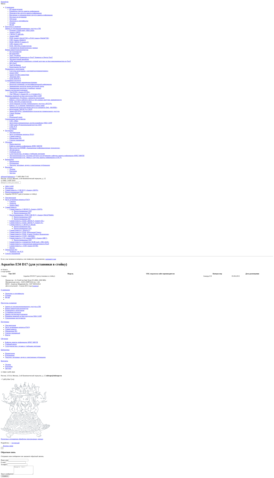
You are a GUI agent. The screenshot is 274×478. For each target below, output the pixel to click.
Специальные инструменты (15, 119)
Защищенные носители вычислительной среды (26, 86)
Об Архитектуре (15, 52)
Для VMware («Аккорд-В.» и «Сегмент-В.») (25, 94)
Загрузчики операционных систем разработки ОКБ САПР (30, 123)
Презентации (14, 161)
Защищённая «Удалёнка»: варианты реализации (26, 98)
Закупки (12, 173)
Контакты (8, 167)
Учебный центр (15, 152)
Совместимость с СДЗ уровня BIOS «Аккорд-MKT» (28, 238)
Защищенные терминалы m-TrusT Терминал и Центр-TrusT (31, 57)
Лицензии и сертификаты (18, 21)
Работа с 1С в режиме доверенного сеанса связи (27, 105)
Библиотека (9, 159)
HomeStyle (4, 2)
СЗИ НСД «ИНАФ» (16, 34)
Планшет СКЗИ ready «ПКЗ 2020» (21, 30)
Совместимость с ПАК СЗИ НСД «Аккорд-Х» (26, 223)
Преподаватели (15, 144)
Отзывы (12, 23)
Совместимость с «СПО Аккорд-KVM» (23, 246)
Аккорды (12, 203)
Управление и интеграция (14, 69)
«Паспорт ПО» (14, 77)
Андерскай (15, 443)
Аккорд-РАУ (14, 73)
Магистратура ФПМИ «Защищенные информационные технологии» (34, 148)
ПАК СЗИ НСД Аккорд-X (19, 42)
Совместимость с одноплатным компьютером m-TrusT (29, 244)
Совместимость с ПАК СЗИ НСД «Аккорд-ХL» (26, 221)
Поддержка (9, 130)
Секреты (12, 201)
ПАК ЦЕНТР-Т (15, 78)
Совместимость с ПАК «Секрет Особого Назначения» (29, 234)
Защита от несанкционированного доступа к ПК (23, 28)
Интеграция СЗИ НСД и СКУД (20, 109)
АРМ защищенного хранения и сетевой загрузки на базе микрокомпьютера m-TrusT (40, 61)
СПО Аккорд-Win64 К (17, 40)
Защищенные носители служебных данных (25, 88)
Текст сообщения (7, 474)
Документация (14, 132)
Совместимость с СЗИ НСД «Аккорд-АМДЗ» (21, 190)
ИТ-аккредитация (15, 9)
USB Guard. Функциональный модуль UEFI (25, 125)
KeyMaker (13, 129)
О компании (9, 7)
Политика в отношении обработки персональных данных (22, 439)
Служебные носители (13, 80)
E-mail (3, 462)
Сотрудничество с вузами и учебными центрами (27, 154)
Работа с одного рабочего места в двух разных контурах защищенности (35, 100)
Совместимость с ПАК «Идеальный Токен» (25, 232)
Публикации (14, 163)
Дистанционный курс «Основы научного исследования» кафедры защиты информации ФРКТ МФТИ (46, 156)
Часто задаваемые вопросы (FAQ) (21, 134)
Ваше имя (4, 460)
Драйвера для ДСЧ (16, 251)
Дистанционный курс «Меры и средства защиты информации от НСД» (35, 157)
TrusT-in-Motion (15, 65)
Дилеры (12, 169)
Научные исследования (17, 17)
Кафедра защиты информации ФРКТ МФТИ (25, 146)
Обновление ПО (15, 138)
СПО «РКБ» (13, 121)
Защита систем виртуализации (16, 90)
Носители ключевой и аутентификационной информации (30, 84)
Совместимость (15, 136)
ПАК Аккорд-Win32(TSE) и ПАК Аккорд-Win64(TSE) (29, 38)
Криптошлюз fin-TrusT (17, 67)
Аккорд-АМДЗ (14, 32)
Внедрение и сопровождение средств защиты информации (31, 15)
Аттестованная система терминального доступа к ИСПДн (30, 104)
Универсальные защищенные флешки (23, 82)
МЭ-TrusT (13, 63)
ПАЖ (11, 115)
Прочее (12, 248)
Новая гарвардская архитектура (16, 50)
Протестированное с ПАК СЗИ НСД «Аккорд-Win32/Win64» (31, 215)
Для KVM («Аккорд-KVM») (19, 92)
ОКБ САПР (9, 186)
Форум (7, 335)
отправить (5, 476)
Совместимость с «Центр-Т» (19, 230)
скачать (35, 286)
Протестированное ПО (22, 213)
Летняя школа (14, 150)
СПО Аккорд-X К (15, 44)
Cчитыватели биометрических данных (23, 48)
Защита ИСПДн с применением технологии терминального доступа (34, 111)
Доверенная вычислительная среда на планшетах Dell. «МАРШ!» (33, 107)
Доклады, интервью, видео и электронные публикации (29, 165)
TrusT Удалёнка (15, 55)
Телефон (4, 464)
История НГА (14, 53)
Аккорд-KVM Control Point (19, 75)
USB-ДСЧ (13, 127)
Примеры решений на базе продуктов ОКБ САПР (23, 96)
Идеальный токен (15, 117)
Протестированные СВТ (14, 192)
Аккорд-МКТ (14, 36)
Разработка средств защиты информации (24, 11)
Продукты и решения (13, 26)
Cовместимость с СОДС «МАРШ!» (22, 236)
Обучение (13, 19)
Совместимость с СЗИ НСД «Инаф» (22, 225)
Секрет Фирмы (14, 113)
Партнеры (13, 171)
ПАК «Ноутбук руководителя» (20, 46)
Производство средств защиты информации (25, 13)
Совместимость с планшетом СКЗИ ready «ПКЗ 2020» (29, 242)
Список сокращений (16, 140)
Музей (11, 25)
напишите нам (50, 259)
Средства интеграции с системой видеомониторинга (28, 71)
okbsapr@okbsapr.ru (8, 176)
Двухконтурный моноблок (19, 59)
